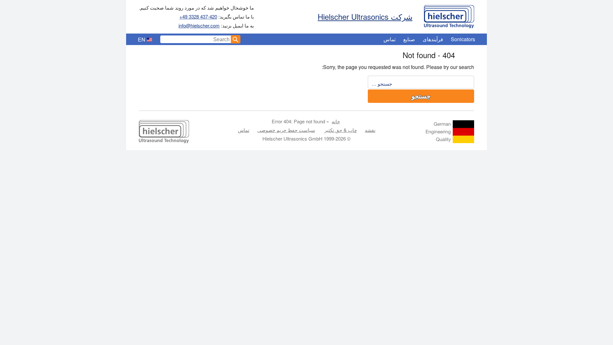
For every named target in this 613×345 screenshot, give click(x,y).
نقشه (370, 129)
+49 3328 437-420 (198, 16)
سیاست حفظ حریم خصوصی (286, 129)
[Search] (235, 39)
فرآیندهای (433, 39)
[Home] (449, 15)
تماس (389, 39)
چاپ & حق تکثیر (340, 129)
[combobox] (195, 39)
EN (141, 39)
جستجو (421, 96)
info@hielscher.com (199, 25)
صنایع (409, 39)
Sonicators (463, 39)
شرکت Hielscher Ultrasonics (365, 16)
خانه (336, 121)
